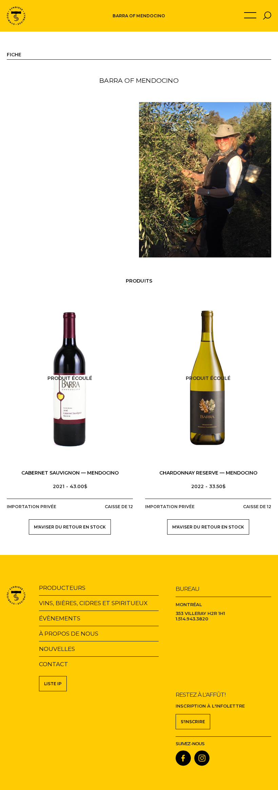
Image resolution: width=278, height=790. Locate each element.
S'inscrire (193, 721)
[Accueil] (16, 16)
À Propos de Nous (68, 633)
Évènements (59, 618)
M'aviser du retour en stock (70, 526)
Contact (53, 664)
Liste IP (53, 683)
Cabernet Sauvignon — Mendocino (70, 473)
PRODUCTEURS (62, 587)
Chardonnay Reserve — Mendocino (208, 473)
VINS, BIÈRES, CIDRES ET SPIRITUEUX (93, 603)
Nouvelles (57, 649)
